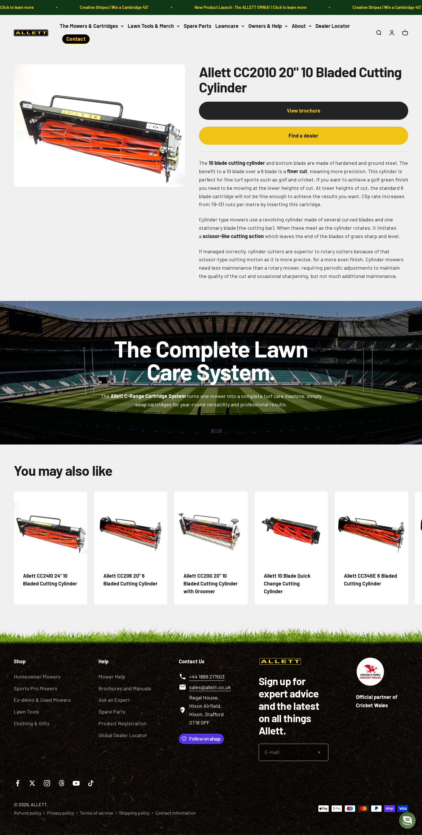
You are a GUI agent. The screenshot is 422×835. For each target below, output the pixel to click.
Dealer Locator (332, 26)
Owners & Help (265, 26)
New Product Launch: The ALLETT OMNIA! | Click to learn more (233, 7)
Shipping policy (134, 812)
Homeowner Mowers (37, 676)
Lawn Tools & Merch (151, 26)
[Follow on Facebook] (18, 783)
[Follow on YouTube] (76, 783)
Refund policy (27, 812)
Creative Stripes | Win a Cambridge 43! (96, 7)
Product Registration (122, 723)
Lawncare (227, 26)
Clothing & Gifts (32, 723)
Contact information (175, 812)
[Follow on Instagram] (47, 783)
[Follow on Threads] (61, 783)
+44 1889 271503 (206, 676)
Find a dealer (303, 135)
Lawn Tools (26, 711)
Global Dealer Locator (122, 735)
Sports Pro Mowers (35, 688)
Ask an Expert (114, 700)
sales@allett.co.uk (210, 687)
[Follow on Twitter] (32, 783)
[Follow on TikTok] (91, 783)
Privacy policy (60, 812)
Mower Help (111, 676)
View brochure (303, 110)
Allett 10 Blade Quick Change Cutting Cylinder (287, 583)
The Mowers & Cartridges (89, 26)
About (299, 26)
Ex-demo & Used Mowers (42, 700)
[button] (407, 820)
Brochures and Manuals (124, 688)
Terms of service (96, 812)
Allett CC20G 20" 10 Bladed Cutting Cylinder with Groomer (210, 583)
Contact (76, 39)
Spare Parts (197, 26)
